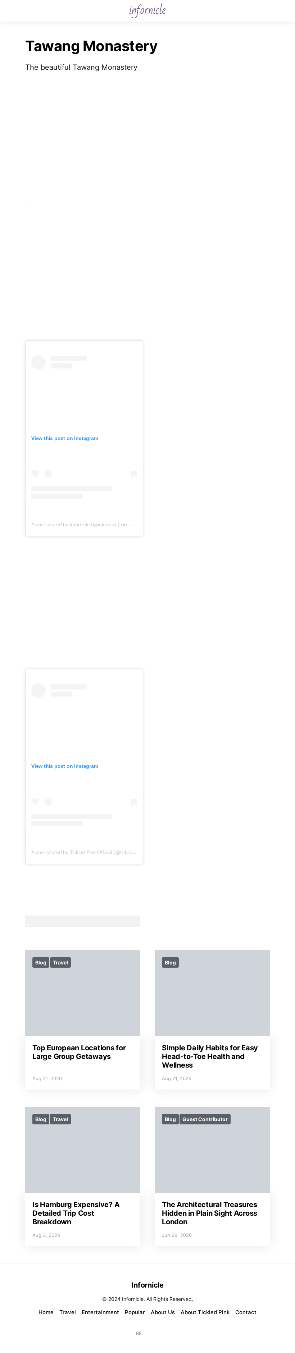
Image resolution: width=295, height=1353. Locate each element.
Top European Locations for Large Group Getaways (79, 1052)
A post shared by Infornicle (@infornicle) (75, 524)
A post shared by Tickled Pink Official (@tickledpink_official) (96, 852)
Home (46, 1312)
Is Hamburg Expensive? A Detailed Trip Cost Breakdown (75, 1213)
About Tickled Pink (205, 1312)
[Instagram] (122, 1329)
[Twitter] (173, 1329)
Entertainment (100, 1312)
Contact (246, 1312)
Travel (60, 962)
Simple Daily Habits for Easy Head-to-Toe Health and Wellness (210, 1056)
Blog (40, 962)
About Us (163, 1312)
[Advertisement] (147, 140)
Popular (135, 1312)
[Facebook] (156, 1329)
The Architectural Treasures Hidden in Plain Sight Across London (209, 1213)
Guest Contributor (205, 1119)
